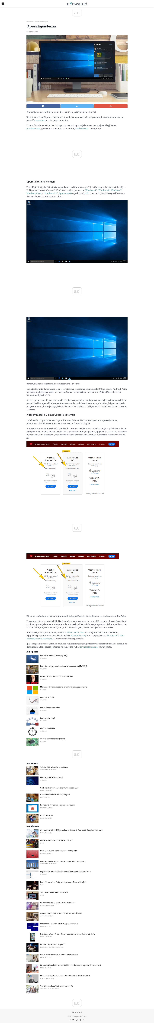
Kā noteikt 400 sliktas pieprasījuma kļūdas (57, 805)
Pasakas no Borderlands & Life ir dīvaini (56, 840)
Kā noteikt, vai (78, 635)
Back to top (77, 1012)
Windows (29, 22)
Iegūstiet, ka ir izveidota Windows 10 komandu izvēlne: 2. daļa (65, 871)
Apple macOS (65, 193)
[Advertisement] (77, 271)
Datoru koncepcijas (41, 22)
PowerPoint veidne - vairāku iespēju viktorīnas (59, 923)
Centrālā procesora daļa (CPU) (53, 739)
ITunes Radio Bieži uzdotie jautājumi (55, 794)
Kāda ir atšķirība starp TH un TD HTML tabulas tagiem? (62, 861)
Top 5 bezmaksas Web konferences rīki (56, 986)
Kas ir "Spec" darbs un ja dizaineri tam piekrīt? (59, 955)
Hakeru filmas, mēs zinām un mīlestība (56, 676)
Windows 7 (116, 190)
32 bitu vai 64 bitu (75, 632)
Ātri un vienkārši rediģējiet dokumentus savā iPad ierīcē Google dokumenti (71, 830)
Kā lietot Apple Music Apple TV (52, 944)
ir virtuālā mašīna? (89, 647)
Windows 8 (104, 190)
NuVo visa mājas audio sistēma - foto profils (58, 851)
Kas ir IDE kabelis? (47, 697)
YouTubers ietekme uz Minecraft (54, 892)
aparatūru (40, 120)
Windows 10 (91, 190)
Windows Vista (33, 193)
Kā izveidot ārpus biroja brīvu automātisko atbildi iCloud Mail (65, 975)
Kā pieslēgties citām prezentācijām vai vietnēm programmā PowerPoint (70, 965)
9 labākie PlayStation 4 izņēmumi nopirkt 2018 (59, 788)
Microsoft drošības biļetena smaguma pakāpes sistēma (63, 687)
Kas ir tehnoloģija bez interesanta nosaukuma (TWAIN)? (63, 666)
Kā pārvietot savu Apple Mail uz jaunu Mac (58, 903)
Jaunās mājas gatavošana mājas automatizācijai (61, 913)
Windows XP (51, 193)
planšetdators (33, 128)
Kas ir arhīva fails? (47, 718)
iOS (86, 193)
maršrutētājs (81, 128)
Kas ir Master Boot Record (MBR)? (54, 656)
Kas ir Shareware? (47, 728)
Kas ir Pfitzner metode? (50, 707)
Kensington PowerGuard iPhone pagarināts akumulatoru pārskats (67, 934)
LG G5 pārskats (46, 815)
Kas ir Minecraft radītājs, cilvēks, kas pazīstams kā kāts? (63, 882)
